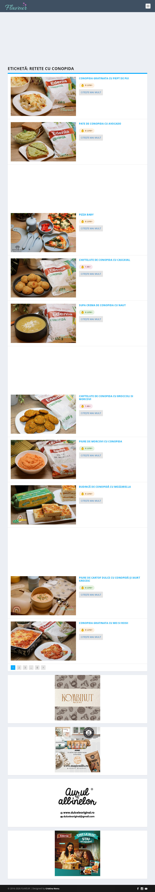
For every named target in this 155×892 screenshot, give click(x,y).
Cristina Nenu (52, 888)
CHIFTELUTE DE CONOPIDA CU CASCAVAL (104, 260)
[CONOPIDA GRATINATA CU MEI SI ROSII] (43, 641)
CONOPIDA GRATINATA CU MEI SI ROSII (103, 623)
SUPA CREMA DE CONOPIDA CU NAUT (102, 305)
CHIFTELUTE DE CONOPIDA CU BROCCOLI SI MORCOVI (106, 397)
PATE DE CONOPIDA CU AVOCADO (100, 123)
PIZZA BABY (86, 214)
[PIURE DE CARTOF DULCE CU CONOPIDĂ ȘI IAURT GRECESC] (43, 595)
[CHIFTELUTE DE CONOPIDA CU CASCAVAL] (43, 277)
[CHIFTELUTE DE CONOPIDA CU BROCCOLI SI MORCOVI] (43, 414)
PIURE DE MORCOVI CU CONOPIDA (100, 441)
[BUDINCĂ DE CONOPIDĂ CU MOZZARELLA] (43, 504)
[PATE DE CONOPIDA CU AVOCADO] (43, 141)
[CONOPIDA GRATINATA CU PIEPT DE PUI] (43, 96)
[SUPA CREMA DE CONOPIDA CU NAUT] (43, 323)
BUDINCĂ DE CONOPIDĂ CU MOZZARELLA (105, 486)
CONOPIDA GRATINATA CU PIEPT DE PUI (104, 78)
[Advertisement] (77, 39)
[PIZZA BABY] (43, 232)
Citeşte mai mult (91, 92)
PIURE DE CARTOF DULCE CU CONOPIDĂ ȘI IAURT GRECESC (109, 579)
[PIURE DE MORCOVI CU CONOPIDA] (43, 459)
